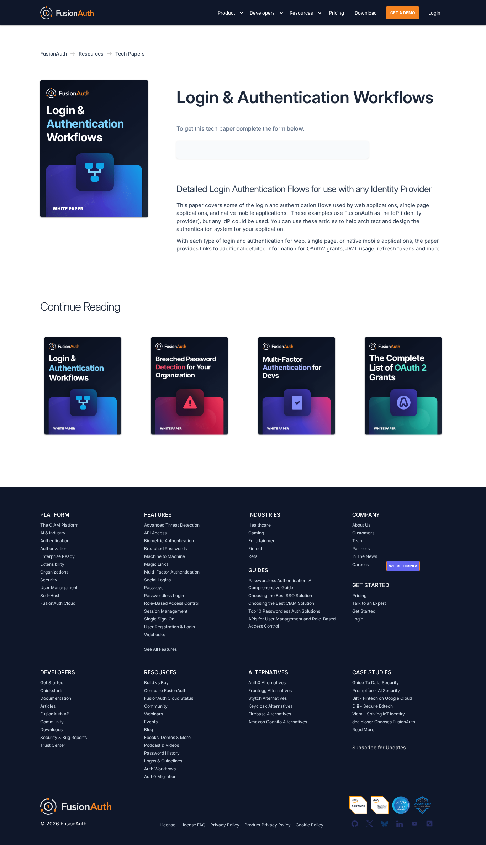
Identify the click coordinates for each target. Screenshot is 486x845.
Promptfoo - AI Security (376, 690)
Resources (91, 54)
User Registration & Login (169, 626)
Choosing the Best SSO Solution (280, 595)
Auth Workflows (160, 768)
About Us (361, 525)
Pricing (359, 595)
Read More (363, 729)
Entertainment (262, 540)
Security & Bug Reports (63, 737)
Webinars (153, 714)
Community (52, 721)
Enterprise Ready (57, 556)
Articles (48, 706)
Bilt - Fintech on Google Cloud (382, 698)
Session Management (165, 611)
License (167, 825)
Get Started (363, 611)
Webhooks (154, 634)
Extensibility (52, 564)
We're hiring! (403, 566)
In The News (364, 556)
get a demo (402, 12)
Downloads (51, 729)
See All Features (160, 649)
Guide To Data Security (375, 682)
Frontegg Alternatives (270, 690)
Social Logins (157, 579)
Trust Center (52, 745)
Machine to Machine (164, 556)
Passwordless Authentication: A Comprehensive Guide (279, 584)
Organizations (54, 572)
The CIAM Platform (59, 525)
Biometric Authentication (169, 540)
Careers (360, 564)
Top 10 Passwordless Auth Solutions (284, 611)
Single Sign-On (159, 619)
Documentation (55, 698)
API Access (155, 532)
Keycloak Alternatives (270, 706)
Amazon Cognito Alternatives (277, 721)
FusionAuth (53, 54)
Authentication (54, 540)
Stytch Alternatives (267, 698)
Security (48, 579)
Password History (162, 753)
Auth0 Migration (160, 776)
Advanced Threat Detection (172, 525)
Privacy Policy (224, 825)
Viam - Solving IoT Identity (378, 714)
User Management (59, 587)
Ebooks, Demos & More (167, 737)
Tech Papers (130, 54)
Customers (363, 532)
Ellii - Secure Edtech (372, 706)
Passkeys (153, 587)
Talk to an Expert (369, 603)
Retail (254, 556)
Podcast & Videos (161, 745)
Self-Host (49, 595)
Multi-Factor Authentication (172, 572)
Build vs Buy (156, 682)
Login (357, 619)
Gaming (256, 532)
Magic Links (156, 564)
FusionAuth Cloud (57, 603)
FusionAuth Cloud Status (168, 698)
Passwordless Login (164, 595)
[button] (229, 12)
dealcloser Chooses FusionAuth (383, 721)
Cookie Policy (309, 825)
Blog (148, 729)
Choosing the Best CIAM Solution (281, 603)
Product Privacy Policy (267, 825)
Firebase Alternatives (269, 714)
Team (358, 540)
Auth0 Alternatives (267, 682)
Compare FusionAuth (165, 690)
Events (151, 721)
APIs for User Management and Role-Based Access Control (292, 622)
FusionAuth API (55, 714)
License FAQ (192, 825)
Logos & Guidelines (163, 761)
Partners (361, 548)
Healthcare (259, 525)
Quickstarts (51, 690)
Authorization (53, 548)
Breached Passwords (165, 548)
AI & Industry (52, 532)
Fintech (255, 548)
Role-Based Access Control (171, 603)
